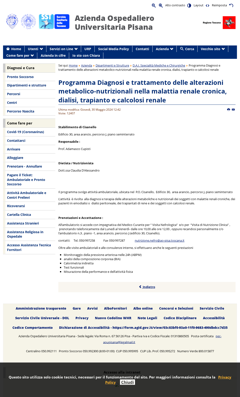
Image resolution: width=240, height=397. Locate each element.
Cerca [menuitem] (189, 49)
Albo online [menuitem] (143, 308)
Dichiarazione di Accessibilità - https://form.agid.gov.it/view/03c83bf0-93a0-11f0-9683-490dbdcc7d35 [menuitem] (143, 327)
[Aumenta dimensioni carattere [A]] (161, 5)
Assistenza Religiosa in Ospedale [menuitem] (25, 234)
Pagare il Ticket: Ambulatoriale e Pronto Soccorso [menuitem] (26, 179)
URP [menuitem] (87, 49)
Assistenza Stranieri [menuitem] (23, 223)
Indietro (148, 287)
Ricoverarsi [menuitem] (16, 206)
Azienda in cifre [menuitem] (53, 55)
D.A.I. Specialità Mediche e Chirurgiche (159, 65)
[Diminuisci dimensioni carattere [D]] (154, 5)
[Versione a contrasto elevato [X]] (189, 5)
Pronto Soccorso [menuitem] (20, 77)
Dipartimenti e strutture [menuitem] (26, 85)
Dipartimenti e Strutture (112, 65)
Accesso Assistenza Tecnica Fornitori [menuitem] (29, 247)
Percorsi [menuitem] (13, 94)
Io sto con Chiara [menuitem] (86, 55)
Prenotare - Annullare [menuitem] (24, 166)
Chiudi (127, 382)
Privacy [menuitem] (82, 318)
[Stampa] (229, 110)
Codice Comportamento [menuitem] (32, 327)
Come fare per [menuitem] (17, 55)
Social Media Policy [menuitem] (113, 49)
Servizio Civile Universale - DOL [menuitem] (42, 318)
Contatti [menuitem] (142, 49)
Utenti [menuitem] (33, 49)
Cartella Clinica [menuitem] (19, 214)
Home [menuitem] (16, 49)
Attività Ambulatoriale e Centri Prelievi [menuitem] (26, 195)
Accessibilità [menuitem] (214, 318)
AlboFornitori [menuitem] (115, 308)
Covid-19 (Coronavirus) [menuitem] (25, 132)
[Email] (234, 110)
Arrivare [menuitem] (13, 149)
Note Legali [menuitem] (147, 318)
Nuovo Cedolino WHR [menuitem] (113, 318)
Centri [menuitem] (12, 102)
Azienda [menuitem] (162, 49)
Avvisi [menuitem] (92, 308)
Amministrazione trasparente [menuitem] (41, 308)
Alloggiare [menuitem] (15, 157)
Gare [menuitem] (77, 308)
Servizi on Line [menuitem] (61, 49)
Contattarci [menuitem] (16, 140)
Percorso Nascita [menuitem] (20, 111)
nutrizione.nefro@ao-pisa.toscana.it (159, 240)
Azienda (86, 65)
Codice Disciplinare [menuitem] (180, 318)
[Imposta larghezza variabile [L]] (207, 5)
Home (73, 65)
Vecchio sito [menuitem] (210, 49)
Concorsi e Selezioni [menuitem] (176, 308)
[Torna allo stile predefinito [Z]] (231, 5)
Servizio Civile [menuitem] (212, 308)
